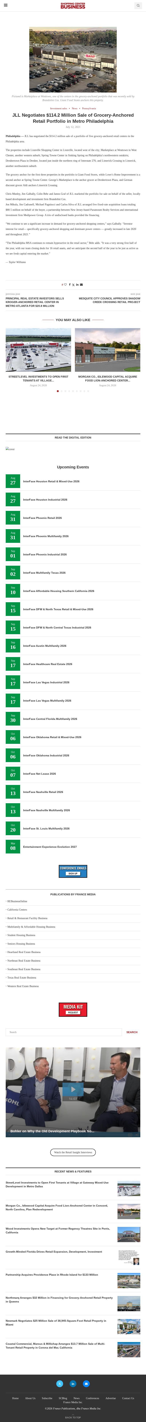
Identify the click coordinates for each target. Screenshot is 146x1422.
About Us (30, 1398)
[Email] (86, 1383)
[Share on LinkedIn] (77, 284)
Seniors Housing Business (21, 943)
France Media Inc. (73, 1402)
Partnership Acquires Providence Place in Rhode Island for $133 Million (52, 1274)
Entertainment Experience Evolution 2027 (50, 846)
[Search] (138, 5)
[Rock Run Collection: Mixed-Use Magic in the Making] (73, 1092)
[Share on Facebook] (70, 284)
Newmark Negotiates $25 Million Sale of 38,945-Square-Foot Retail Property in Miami (56, 1322)
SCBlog (63, 1398)
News (76, 1398)
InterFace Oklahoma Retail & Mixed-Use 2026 (52, 737)
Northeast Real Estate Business (23, 960)
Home (15, 1398)
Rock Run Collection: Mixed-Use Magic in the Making (53, 1131)
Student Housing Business (21, 935)
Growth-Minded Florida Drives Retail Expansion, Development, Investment (54, 1251)
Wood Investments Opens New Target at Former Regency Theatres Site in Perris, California (58, 1230)
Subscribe (47, 1398)
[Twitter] (59, 1383)
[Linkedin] (73, 1383)
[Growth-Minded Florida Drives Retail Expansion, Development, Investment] (128, 1257)
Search (131, 1032)
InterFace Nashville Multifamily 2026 (46, 810)
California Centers (17, 909)
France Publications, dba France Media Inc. (77, 1408)
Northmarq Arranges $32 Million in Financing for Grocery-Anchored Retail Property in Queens (59, 1299)
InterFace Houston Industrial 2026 (45, 499)
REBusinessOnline (17, 901)
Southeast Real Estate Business (23, 969)
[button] (11, 360)
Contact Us (128, 1398)
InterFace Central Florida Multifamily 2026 (50, 718)
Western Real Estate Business (23, 986)
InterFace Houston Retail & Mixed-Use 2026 (51, 481)
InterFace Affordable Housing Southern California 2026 (58, 591)
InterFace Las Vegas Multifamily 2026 (47, 700)
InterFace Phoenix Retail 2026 (42, 517)
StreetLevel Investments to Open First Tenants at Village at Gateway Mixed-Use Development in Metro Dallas (57, 1184)
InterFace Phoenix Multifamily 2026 (46, 536)
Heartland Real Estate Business (23, 952)
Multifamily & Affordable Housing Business (31, 926)
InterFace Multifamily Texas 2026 (44, 572)
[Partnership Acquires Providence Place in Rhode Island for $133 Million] (128, 1280)
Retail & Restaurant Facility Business (27, 918)
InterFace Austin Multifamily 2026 (44, 645)
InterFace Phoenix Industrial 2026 (45, 554)
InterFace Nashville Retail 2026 (43, 792)
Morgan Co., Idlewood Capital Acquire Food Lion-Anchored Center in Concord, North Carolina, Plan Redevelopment (57, 1207)
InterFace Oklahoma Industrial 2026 (46, 755)
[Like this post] (65, 284)
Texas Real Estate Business (21, 977)
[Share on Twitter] (73, 285)
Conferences (92, 1398)
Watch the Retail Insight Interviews (73, 1152)
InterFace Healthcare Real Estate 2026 (47, 664)
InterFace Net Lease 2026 (39, 773)
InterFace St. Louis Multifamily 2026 (46, 828)
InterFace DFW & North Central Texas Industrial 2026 (57, 627)
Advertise (111, 1398)
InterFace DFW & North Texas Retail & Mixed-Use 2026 (58, 609)
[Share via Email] (81, 284)
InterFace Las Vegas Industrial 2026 (46, 682)
